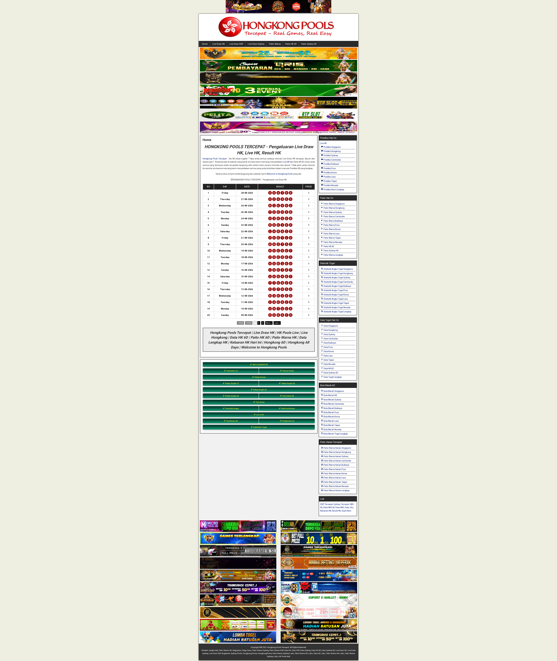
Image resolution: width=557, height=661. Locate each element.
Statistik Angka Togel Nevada (336, 307)
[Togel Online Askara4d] (238, 575)
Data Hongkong (330, 330)
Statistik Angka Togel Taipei (336, 303)
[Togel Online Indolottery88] (319, 588)
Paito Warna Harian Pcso (334, 469)
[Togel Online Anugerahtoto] (319, 575)
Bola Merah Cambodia (333, 404)
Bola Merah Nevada (332, 429)
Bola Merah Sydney (332, 400)
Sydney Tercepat (341, 504)
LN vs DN (260, 415)
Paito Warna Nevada (332, 242)
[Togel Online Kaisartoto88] (238, 625)
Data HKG (340, 507)
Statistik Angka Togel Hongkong (338, 273)
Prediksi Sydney (330, 155)
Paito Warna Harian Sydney (335, 456)
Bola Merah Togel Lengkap (335, 434)
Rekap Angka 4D (232, 396)
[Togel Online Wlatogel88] (238, 600)
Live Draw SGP (236, 44)
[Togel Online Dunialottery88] (319, 563)
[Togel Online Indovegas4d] (319, 637)
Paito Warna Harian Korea (335, 473)
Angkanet (226, 653)
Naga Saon (247, 650)
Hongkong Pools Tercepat (215, 158)
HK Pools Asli (284, 656)
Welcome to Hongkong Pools (280, 174)
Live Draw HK (218, 44)
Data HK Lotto (319, 653)
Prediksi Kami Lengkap (333, 189)
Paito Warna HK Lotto (304, 653)
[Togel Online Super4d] (278, 78)
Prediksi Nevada (330, 185)
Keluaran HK (325, 511)
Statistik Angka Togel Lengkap (337, 311)
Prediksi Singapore (332, 147)
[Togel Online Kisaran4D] (278, 90)
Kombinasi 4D (232, 421)
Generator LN (232, 371)
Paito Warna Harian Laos (334, 478)
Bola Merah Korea (331, 416)
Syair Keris (346, 511)
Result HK (336, 511)
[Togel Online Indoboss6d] (319, 526)
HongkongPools (265, 653)
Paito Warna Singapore (334, 204)
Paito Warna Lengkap (333, 255)
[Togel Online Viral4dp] (278, 127)
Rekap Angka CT (232, 383)
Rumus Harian (288, 371)
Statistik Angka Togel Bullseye (337, 286)
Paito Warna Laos (331, 233)
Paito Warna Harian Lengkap (336, 490)
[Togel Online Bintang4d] (238, 588)
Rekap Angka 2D (260, 390)
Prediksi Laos (329, 177)
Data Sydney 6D (330, 373)
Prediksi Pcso (329, 168)
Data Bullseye (329, 343)
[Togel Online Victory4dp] (238, 538)
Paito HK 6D (291, 44)
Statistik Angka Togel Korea (336, 295)
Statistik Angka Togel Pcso (335, 290)
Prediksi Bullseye (331, 164)
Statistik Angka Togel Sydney (336, 277)
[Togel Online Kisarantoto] (278, 103)
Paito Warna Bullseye (333, 221)
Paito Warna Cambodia (334, 216)
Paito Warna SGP (276, 650)
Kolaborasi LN (288, 421)
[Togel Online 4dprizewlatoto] (238, 612)
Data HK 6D (328, 368)
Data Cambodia (330, 338)
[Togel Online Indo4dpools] (238, 637)
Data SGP (295, 650)
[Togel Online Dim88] (278, 66)
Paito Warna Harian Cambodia (337, 461)
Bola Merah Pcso (331, 412)
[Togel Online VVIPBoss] (278, 53)
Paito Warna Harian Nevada (336, 486)
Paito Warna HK (225, 650)
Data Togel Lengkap (332, 377)
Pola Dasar (260, 402)
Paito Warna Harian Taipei (335, 482)
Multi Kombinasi (288, 408)
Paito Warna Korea (332, 229)
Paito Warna (275, 44)
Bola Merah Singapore (333, 391)
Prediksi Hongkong (332, 151)
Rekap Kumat (260, 377)
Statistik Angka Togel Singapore (338, 269)
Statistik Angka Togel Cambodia (338, 282)
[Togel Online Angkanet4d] (319, 600)
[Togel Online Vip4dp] (319, 551)
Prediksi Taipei (330, 181)
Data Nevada (329, 364)
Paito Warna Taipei (332, 238)
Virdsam (204, 650)
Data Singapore (330, 326)
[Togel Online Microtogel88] (238, 526)
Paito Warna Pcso (331, 225)
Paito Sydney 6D (309, 44)
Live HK (286, 162)
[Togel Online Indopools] (319, 612)
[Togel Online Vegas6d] (238, 563)
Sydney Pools (236, 653)
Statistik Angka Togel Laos (335, 299)
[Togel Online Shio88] (319, 625)
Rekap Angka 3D (288, 383)
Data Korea (328, 351)
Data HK (287, 650)
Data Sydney (329, 334)
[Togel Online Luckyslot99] (319, 538)
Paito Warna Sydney (332, 212)
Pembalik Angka (232, 408)
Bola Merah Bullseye (332, 408)
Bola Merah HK (330, 395)
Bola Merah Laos (331, 421)
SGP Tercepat (326, 504)
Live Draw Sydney (256, 44)
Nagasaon (237, 650)
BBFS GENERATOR (260, 364)
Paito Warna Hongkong (333, 208)
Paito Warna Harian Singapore (337, 448)
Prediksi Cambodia (332, 160)
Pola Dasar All (288, 396)
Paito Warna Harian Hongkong (337, 452)
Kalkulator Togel (260, 427)
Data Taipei (328, 360)
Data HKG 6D (329, 507)
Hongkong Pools (250, 653)
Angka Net (213, 650)
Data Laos (328, 356)
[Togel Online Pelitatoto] (278, 115)
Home (205, 44)
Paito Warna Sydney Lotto (283, 653)
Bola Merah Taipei (331, 425)
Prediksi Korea (330, 172)
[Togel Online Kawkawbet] (238, 551)
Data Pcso (328, 347)
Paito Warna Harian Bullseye (336, 465)
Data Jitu (349, 507)
